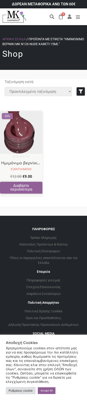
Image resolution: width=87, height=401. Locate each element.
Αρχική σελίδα (14, 39)
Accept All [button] (47, 390)
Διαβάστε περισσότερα (21, 187)
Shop (12, 54)
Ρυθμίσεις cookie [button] (21, 390)
